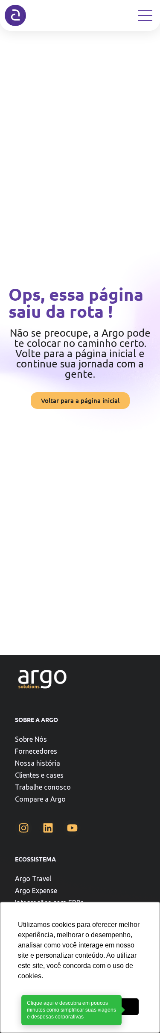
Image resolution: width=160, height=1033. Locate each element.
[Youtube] (72, 828)
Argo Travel (33, 878)
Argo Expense (36, 890)
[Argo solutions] (15, 15)
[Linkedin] (47, 828)
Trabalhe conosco (43, 787)
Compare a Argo (40, 799)
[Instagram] (23, 828)
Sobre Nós (31, 739)
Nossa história (37, 763)
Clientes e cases (39, 775)
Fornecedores (36, 751)
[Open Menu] (145, 15)
